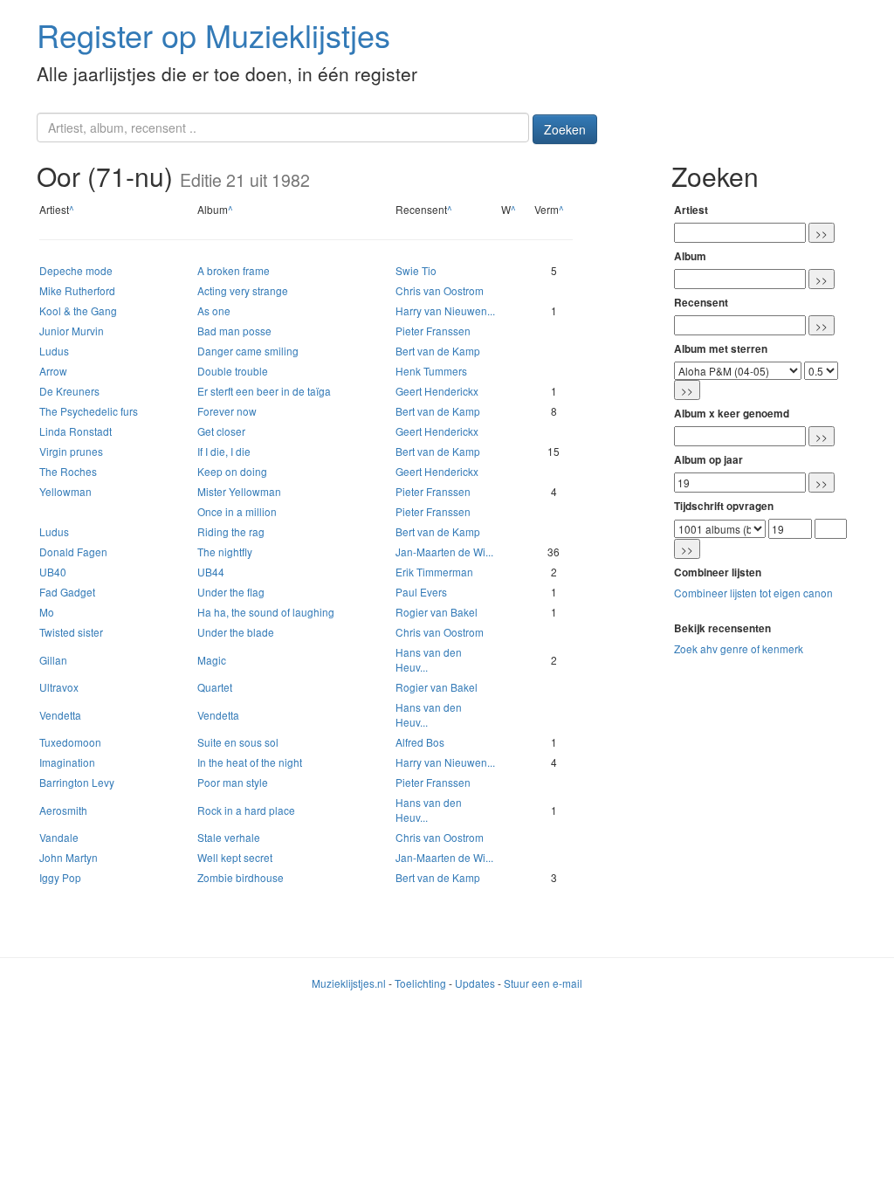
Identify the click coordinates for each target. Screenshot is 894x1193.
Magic (211, 659)
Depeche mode (76, 270)
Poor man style (232, 782)
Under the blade (235, 631)
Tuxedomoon (70, 741)
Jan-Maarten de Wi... (444, 551)
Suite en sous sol (238, 741)
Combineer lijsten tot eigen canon (753, 592)
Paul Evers (421, 591)
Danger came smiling (248, 350)
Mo (46, 611)
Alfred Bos (419, 741)
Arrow (53, 370)
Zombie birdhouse (240, 877)
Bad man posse (234, 330)
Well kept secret (234, 857)
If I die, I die (224, 451)
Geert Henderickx (436, 390)
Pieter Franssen (433, 330)
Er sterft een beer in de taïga (264, 390)
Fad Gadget (67, 591)
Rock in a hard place (246, 810)
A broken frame (233, 270)
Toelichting (420, 983)
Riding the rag (231, 531)
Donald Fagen (73, 551)
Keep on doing (232, 471)
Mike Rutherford (77, 290)
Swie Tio (416, 270)
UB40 (52, 571)
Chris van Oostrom (439, 290)
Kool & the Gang (78, 310)
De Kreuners (69, 390)
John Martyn (68, 857)
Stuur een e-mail (543, 983)
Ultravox (59, 686)
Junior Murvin (71, 330)
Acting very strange (242, 290)
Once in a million (237, 511)
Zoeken (565, 129)
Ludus (54, 350)
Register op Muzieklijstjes (213, 34)
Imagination (67, 762)
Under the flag (231, 591)
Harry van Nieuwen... (445, 310)
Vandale (59, 837)
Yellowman (65, 491)
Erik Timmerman (434, 571)
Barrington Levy (76, 782)
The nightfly (224, 551)
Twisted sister (71, 631)
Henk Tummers (431, 370)
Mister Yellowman (239, 491)
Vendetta (60, 714)
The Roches (68, 471)
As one (213, 310)
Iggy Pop (60, 877)
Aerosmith (63, 810)
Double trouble (232, 370)
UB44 (210, 571)
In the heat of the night (249, 762)
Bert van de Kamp (437, 350)
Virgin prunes (71, 451)
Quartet (214, 686)
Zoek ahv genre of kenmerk (738, 648)
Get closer (221, 431)
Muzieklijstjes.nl (349, 983)
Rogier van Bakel (436, 611)
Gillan (53, 659)
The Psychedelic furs (88, 410)
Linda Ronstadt (75, 431)
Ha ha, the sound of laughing (265, 611)
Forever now (227, 410)
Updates (475, 983)
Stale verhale (228, 837)
